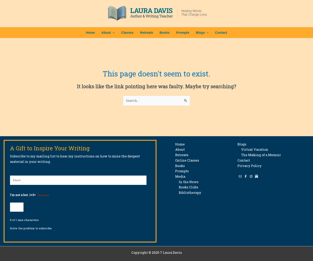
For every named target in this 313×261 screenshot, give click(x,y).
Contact (243, 160)
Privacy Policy (249, 166)
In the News (187, 182)
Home (180, 144)
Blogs (241, 144)
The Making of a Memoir (259, 155)
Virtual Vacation (252, 149)
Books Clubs (186, 187)
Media (180, 176)
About (180, 149)
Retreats (181, 155)
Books (180, 166)
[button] (113, 32)
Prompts (182, 171)
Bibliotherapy (188, 192)
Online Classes (187, 160)
